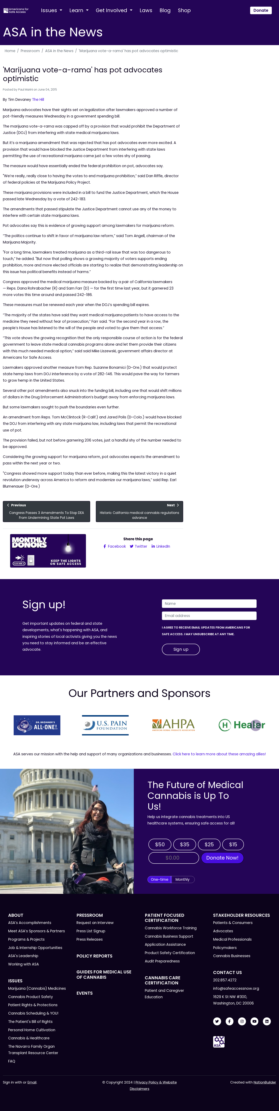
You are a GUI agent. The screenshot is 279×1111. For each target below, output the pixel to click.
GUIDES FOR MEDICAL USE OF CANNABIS (103, 974)
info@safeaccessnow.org (236, 988)
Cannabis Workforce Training (171, 928)
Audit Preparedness (162, 961)
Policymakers (225, 947)
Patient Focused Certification (164, 917)
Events (84, 993)
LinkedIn (162, 546)
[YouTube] (255, 1021)
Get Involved (112, 10)
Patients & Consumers (233, 922)
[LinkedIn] (267, 1021)
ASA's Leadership (23, 955)
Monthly (183, 879)
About (15, 915)
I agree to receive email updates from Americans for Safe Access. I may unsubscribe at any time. (206, 630)
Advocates (223, 931)
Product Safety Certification (170, 952)
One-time (159, 879)
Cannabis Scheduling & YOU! (33, 1013)
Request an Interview (95, 922)
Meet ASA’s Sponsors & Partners (36, 931)
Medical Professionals (232, 939)
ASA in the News (59, 50)
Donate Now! (222, 857)
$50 (160, 844)
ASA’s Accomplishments (29, 922)
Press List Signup (90, 931)
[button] (23, 725)
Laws (146, 10)
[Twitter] (217, 1021)
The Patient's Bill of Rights (30, 1021)
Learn (77, 10)
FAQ (11, 1061)
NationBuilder (265, 1082)
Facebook (116, 546)
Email (32, 1082)
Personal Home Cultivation (31, 1030)
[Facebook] (230, 1021)
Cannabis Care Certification (162, 980)
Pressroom (30, 50)
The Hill (38, 99)
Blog (165, 10)
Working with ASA (23, 964)
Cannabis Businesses (231, 955)
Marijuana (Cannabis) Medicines (37, 988)
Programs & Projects (26, 939)
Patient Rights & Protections (33, 1005)
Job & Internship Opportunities (35, 947)
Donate (261, 10)
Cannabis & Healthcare (29, 1038)
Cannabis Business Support (169, 936)
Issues (49, 10)
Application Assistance (165, 944)
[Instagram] (242, 1021)
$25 (209, 844)
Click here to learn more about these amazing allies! (219, 754)
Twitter (140, 546)
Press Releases (89, 939)
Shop (184, 10)
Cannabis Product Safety (30, 996)
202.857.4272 (224, 980)
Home (10, 50)
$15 (233, 844)
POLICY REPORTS (94, 956)
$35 (184, 844)
